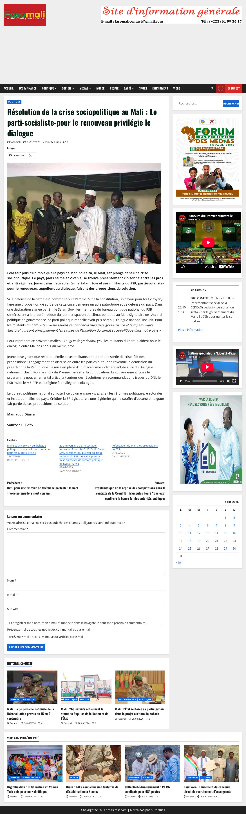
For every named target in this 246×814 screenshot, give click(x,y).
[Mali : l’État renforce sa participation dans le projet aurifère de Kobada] (140, 687)
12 (198, 533)
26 (198, 548)
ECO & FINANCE (27, 88)
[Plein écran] (234, 381)
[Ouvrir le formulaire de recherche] (212, 88)
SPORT (143, 88)
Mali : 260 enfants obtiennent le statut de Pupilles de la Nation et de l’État (84, 713)
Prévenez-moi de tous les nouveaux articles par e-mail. (47, 637)
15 (225, 533)
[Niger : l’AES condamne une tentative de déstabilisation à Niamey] (93, 763)
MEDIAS (83, 88)
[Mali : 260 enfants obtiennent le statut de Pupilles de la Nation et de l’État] (86, 687)
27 (207, 548)
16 (234, 533)
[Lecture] (181, 381)
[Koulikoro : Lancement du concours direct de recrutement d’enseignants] (211, 763)
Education (134, 777)
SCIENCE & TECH (31, 777)
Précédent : (42, 488)
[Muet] (228, 381)
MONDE (100, 88)
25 (189, 548)
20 (207, 541)
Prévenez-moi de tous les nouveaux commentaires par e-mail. (49, 630)
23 (234, 541)
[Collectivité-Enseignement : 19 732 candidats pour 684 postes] (152, 763)
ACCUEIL (9, 88)
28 (216, 548)
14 (216, 533)
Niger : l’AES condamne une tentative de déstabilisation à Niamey (92, 789)
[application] (207, 367)
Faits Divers (160, 88)
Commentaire (17, 529)
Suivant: (130, 490)
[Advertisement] (123, 53)
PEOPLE (114, 88)
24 (180, 548)
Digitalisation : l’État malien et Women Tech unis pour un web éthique (32, 789)
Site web (13, 609)
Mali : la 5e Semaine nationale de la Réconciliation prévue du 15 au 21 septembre (30, 713)
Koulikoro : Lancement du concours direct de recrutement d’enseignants (207, 789)
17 (180, 541)
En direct (234, 88)
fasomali (15, 142)
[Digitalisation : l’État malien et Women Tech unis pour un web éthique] (34, 763)
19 (198, 541)
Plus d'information (190, 330)
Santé (127, 88)
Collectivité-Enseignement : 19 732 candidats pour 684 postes (147, 789)
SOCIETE (66, 88)
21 (216, 541)
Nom (11, 580)
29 (225, 548)
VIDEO (176, 88)
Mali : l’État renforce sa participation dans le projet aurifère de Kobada (139, 711)
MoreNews (137, 810)
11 (189, 533)
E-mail (12, 595)
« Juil (179, 562)
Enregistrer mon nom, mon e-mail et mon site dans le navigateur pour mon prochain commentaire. (78, 623)
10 (180, 533)
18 (189, 541)
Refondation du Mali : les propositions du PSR (135, 447)
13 (207, 533)
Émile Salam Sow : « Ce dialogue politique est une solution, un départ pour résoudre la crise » (29, 449)
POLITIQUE (48, 88)
